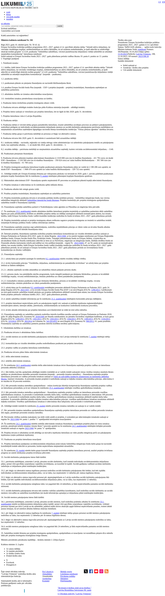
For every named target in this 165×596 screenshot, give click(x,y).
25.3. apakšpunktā (56, 388)
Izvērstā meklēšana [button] (8, 28)
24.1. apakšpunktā (23, 365)
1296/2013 (95, 290)
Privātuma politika (67, 576)
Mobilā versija (66, 572)
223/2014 (12, 321)
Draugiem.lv (11, 565)
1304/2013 (71, 319)
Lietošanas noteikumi (69, 574)
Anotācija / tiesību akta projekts (135, 68)
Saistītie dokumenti (125, 61)
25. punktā (40, 406)
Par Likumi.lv (47, 572)
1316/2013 (105, 319)
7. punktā (93, 337)
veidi (8, 12)
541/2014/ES (51, 321)
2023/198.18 (143, 56)
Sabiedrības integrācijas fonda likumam (43, 200)
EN (163, 2)
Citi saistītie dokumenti (132, 70)
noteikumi (142, 49)
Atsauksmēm (47, 576)
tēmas (8, 14)
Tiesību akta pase (125, 40)
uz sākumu (5, 23)
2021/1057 (24, 290)
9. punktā (44, 176)
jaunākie (9, 19)
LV (159, 2)
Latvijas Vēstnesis (143, 54)
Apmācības (46, 578)
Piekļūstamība (66, 581)
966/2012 (90, 321)
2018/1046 (39, 317)
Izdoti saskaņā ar (130, 65)
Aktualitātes (47, 574)
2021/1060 (61, 236)
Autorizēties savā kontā (10, 31)
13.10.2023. (123, 54)
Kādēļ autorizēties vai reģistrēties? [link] (15, 35)
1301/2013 (37, 319)
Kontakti (45, 581)
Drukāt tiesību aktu (14, 556)
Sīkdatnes (64, 578)
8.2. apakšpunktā (52, 259)
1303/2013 (54, 319)
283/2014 (28, 321)
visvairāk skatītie (13, 17)
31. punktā (20, 450)
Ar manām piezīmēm (14, 551)
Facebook (10, 562)
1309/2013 (88, 319)
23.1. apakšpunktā (23, 211)
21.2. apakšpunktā (58, 299)
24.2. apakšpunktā (23, 424)
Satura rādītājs (123, 59)
